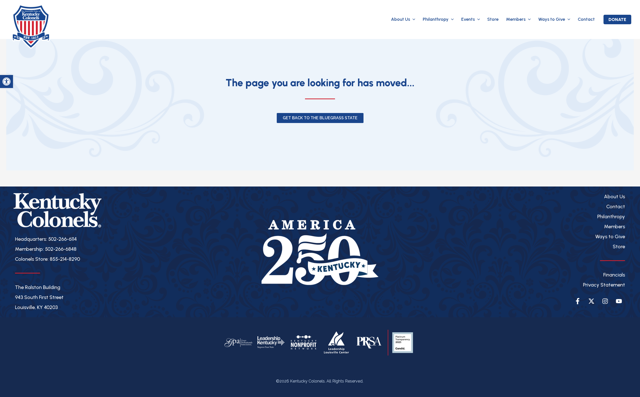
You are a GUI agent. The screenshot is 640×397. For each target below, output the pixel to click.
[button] (412, 19)
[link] (6, 81)
